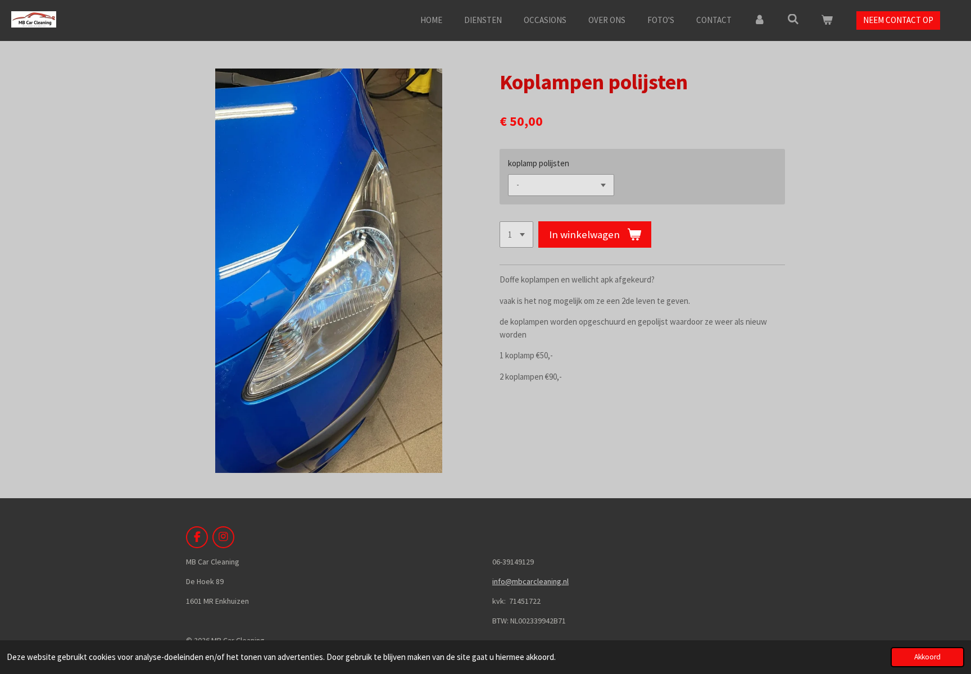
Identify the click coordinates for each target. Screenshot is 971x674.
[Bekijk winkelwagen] (827, 20)
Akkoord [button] (927, 657)
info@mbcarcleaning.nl (530, 581)
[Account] (759, 20)
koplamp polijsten (538, 163)
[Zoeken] (793, 19)
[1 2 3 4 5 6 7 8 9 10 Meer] (516, 234)
